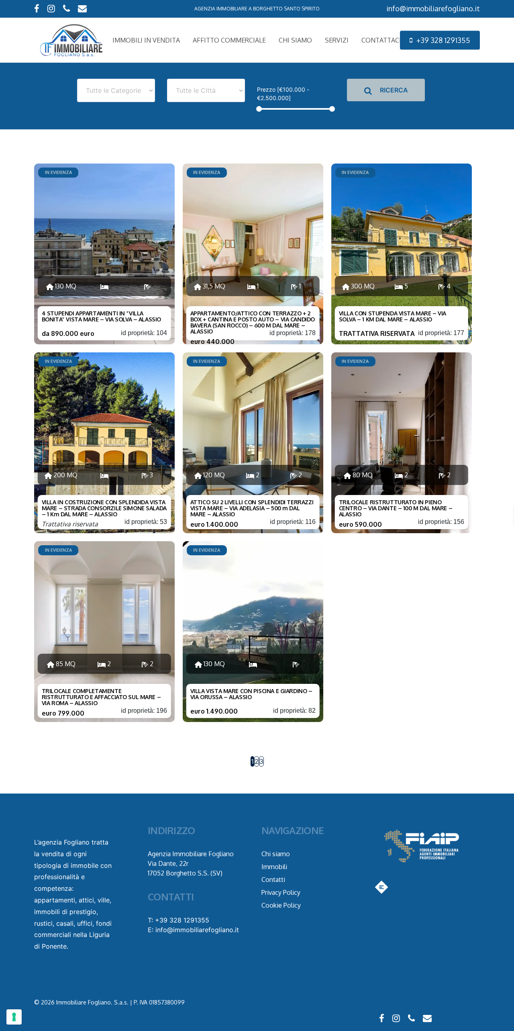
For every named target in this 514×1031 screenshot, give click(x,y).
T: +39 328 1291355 (178, 920)
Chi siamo (275, 854)
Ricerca (393, 90)
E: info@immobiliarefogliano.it (193, 930)
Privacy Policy (280, 892)
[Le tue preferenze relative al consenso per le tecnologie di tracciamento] (14, 1017)
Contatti (273, 880)
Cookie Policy (281, 905)
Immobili (274, 867)
